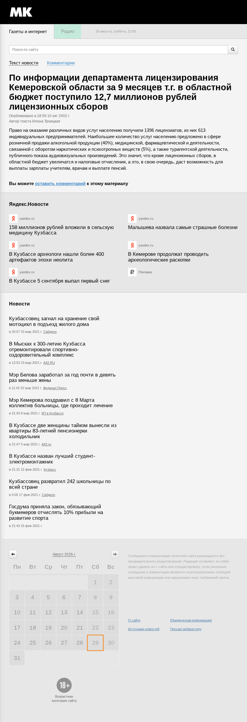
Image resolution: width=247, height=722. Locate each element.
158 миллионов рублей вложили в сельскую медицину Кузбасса (61, 230)
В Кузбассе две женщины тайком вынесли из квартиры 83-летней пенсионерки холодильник (63, 431)
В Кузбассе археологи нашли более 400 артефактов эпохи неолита (56, 257)
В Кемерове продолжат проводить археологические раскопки (168, 257)
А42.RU (49, 362)
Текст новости (23, 62)
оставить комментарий (60, 183)
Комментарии (61, 62)
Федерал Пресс (55, 388)
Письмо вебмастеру (186, 629)
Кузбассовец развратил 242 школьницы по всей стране (60, 484)
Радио (67, 31)
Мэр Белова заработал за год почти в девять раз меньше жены (62, 377)
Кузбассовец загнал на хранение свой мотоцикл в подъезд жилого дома (54, 321)
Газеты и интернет (28, 31)
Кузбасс (50, 469)
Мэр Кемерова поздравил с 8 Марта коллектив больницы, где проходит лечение (61, 403)
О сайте (134, 620)
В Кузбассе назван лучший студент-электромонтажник (52, 459)
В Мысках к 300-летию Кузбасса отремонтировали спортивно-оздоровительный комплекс (47, 349)
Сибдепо (50, 331)
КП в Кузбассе (53, 413)
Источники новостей (143, 629)
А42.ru (46, 444)
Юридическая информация (191, 620)
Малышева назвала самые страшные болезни (183, 227)
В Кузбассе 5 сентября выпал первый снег (59, 281)
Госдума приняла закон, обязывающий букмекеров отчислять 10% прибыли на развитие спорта (56, 512)
